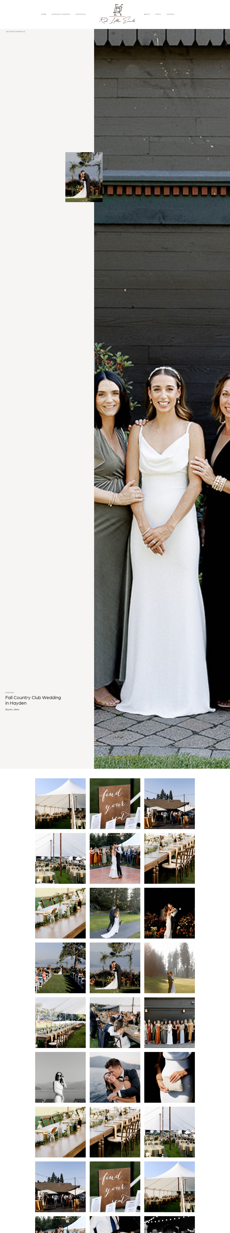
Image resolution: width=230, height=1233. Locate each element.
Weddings (9, 693)
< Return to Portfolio (15, 32)
